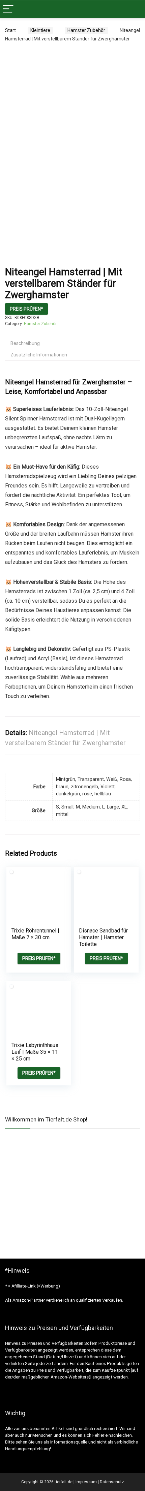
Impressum (86, 1482)
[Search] (134, 9)
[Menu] (8, 9)
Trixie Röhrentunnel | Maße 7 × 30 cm (35, 934)
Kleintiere (40, 30)
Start (10, 30)
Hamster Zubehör (86, 30)
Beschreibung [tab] (25, 343)
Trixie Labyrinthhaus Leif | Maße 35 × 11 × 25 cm (34, 1052)
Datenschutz (112, 1482)
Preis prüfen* (26, 309)
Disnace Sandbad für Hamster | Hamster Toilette (103, 937)
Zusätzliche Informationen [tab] (38, 354)
